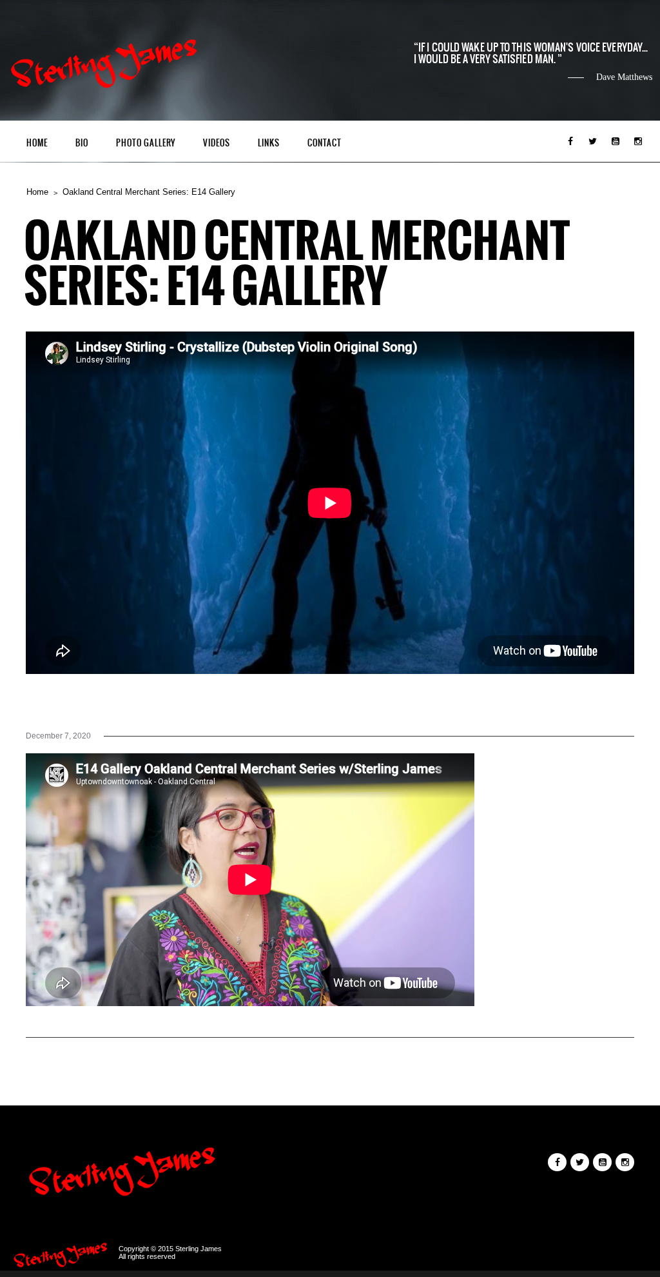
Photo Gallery (145, 143)
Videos (216, 143)
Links (269, 143)
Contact (324, 143)
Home (37, 143)
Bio (81, 143)
